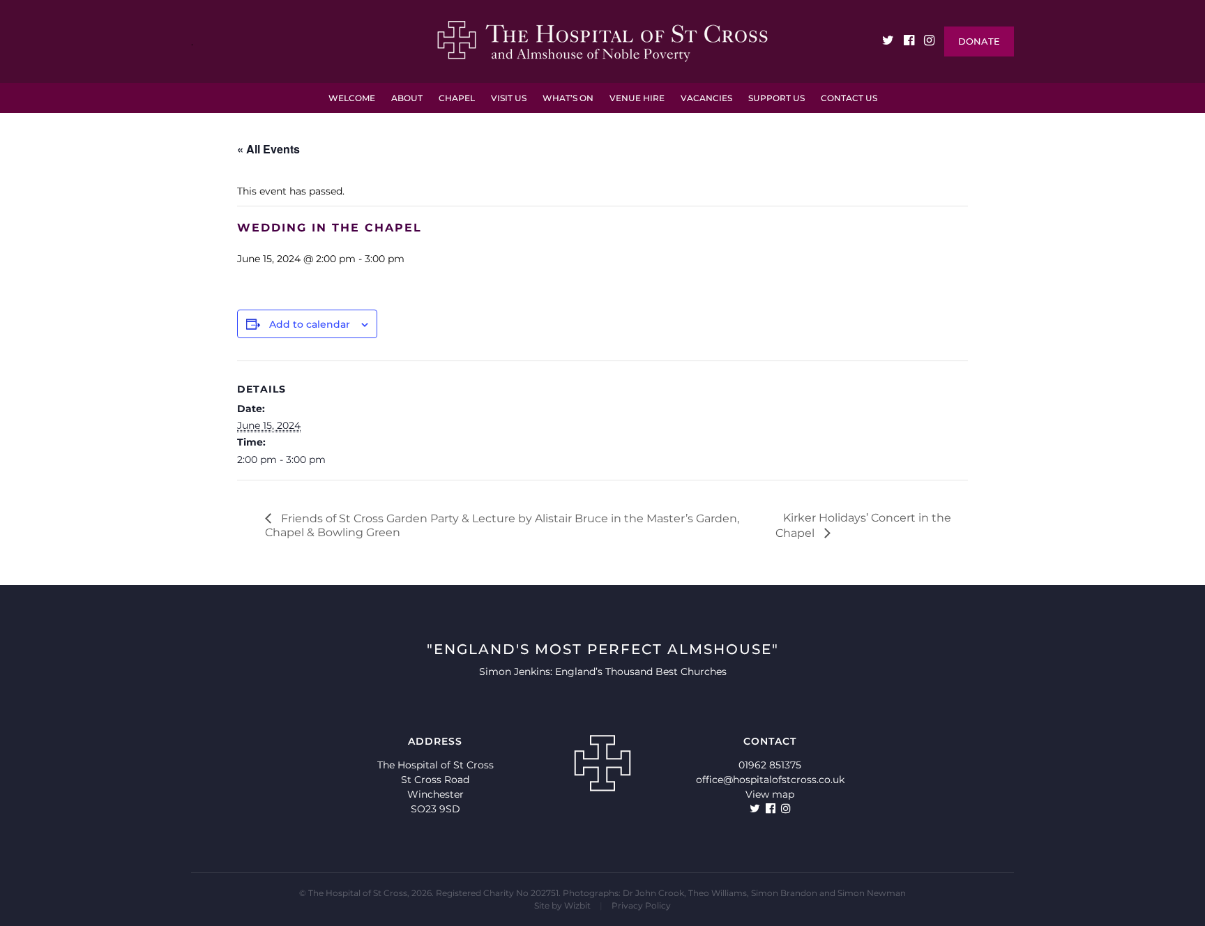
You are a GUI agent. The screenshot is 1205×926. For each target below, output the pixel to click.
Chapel (457, 98)
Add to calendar (309, 324)
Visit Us (508, 98)
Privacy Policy (641, 905)
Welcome (351, 98)
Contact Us (849, 98)
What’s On (568, 98)
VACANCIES (706, 98)
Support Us (776, 98)
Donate (979, 41)
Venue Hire (637, 98)
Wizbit (577, 905)
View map (769, 794)
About (407, 98)
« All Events (268, 149)
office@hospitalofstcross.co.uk (770, 779)
